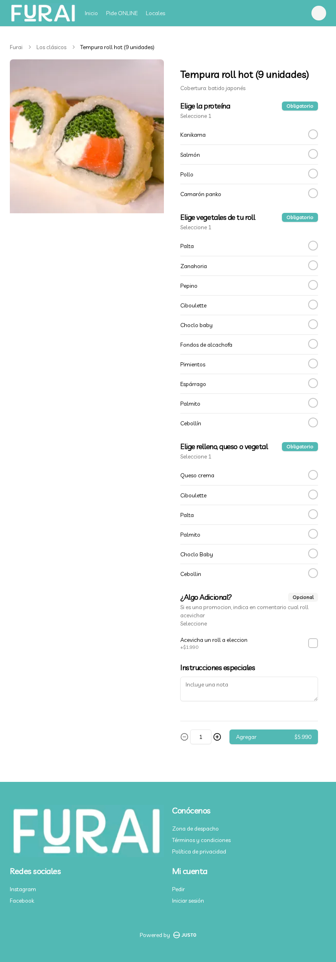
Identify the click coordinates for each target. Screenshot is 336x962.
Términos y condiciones (201, 840)
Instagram (23, 889)
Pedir (178, 889)
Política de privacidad (199, 851)
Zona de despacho (195, 828)
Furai (16, 47)
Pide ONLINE (122, 13)
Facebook (22, 900)
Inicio (91, 13)
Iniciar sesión (188, 900)
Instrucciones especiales (217, 667)
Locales (155, 13)
